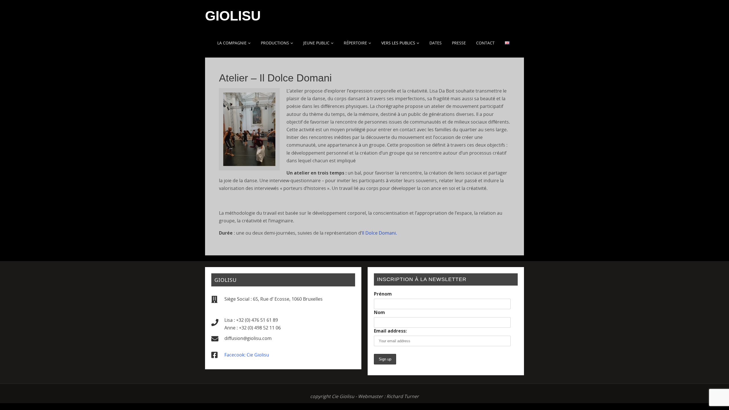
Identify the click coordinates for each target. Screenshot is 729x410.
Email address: (390, 331)
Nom (379, 312)
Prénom (383, 294)
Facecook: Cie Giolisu (246, 355)
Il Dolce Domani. (379, 233)
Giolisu (233, 15)
